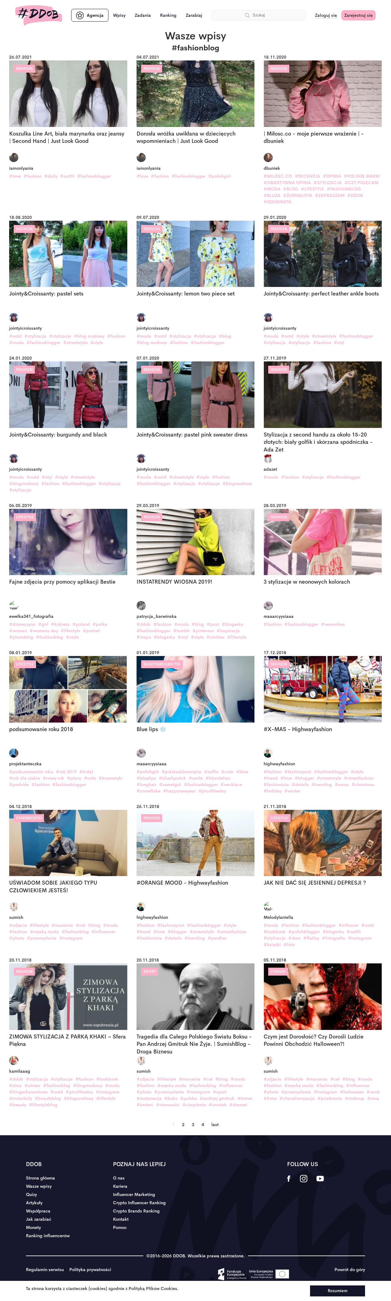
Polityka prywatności (90, 1269)
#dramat (238, 1104)
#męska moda (44, 931)
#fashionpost (297, 771)
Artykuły (34, 1202)
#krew (270, 1098)
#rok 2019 (66, 771)
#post (213, 624)
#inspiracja (228, 630)
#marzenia (62, 925)
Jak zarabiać (38, 1219)
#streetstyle (75, 342)
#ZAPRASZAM (330, 195)
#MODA (272, 189)
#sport (220, 1092)
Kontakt (121, 1219)
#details (300, 784)
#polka (100, 624)
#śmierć (145, 1104)
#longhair (146, 784)
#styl (339, 342)
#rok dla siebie (24, 778)
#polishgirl (219, 176)
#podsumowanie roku (31, 771)
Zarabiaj (194, 15)
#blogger (304, 778)
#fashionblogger (94, 176)
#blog (225, 336)
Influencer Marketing (134, 1194)
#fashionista (276, 784)
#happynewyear (179, 791)
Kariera (120, 1186)
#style (96, 342)
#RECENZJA (307, 176)
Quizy (31, 1194)
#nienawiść (168, 1104)
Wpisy (119, 15)
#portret (91, 630)
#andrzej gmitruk (217, 1098)
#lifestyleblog (43, 1104)
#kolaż (86, 771)
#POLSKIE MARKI (362, 176)
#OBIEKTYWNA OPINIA (287, 182)
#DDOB (355, 195)
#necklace (231, 784)
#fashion (33, 176)
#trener (245, 1098)
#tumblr (181, 630)
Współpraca (38, 1211)
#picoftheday (212, 791)
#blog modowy (89, 336)
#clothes (215, 637)
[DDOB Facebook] (289, 1182)
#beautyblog (48, 1098)
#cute (227, 771)
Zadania (143, 15)
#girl (43, 624)
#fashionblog (49, 637)
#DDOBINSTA (277, 202)
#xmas (342, 784)
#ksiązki (272, 944)
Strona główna (40, 1178)
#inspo (144, 637)
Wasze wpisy (39, 1186)
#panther (217, 938)
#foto (289, 944)
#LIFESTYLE (312, 189)
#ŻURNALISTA (297, 195)
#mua (373, 1098)
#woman (18, 630)
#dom (294, 938)
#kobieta (60, 624)
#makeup (354, 1098)
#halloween (352, 1092)
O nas (119, 1178)
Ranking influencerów (48, 1235)
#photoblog (21, 637)
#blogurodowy (78, 1098)
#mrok (373, 1092)
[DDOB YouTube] (320, 1182)
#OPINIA (332, 176)
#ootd (15, 336)
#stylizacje (60, 336)
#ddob (144, 624)
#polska (188, 1098)
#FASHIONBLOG (344, 189)
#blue (242, 771)
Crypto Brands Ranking (136, 1211)
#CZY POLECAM (361, 182)
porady (278, 971)
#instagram (71, 938)
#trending (322, 784)
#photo (16, 938)
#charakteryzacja (297, 1098)
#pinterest (203, 630)
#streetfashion (359, 778)
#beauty (17, 1104)
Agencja (95, 15)
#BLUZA (272, 195)
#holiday (273, 791)
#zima (15, 1085)
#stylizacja (35, 336)
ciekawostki (29, 818)
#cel (80, 925)
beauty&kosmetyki (162, 664)
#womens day (44, 630)
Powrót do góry (349, 1269)
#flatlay (311, 938)
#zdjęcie (18, 925)
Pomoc (120, 1227)
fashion (24, 68)
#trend (271, 778)
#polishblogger (304, 931)
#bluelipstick (172, 778)
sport (150, 971)
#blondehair (218, 778)
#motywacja (149, 1098)
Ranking (168, 15)
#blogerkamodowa (28, 1092)
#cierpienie (194, 1104)
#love (15, 176)
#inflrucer (348, 925)
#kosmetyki (110, 778)
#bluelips (146, 778)
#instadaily (20, 1098)
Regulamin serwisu (45, 1269)
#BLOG (290, 189)
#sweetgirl (170, 784)
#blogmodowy (23, 483)
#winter (292, 791)
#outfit (67, 176)
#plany (74, 778)
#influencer (103, 931)
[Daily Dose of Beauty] (38, 15)
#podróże (19, 784)
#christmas (363, 784)
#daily (50, 176)
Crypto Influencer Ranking (139, 1202)
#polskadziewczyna (181, 771)
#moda (16, 342)
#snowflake (148, 791)
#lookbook (275, 931)
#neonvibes (333, 624)
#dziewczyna (22, 624)
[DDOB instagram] (303, 1182)
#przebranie (329, 1098)
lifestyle (25, 517)
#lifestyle (70, 630)
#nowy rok (53, 778)
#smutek (218, 1104)
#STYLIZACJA (328, 182)
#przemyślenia (42, 938)
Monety (33, 1227)
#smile (196, 778)
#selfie (211, 771)
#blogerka (232, 624)
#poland (81, 624)
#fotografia (333, 938)
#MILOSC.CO (278, 176)
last (215, 1124)
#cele (90, 778)
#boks (170, 1098)
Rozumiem (337, 1290)
